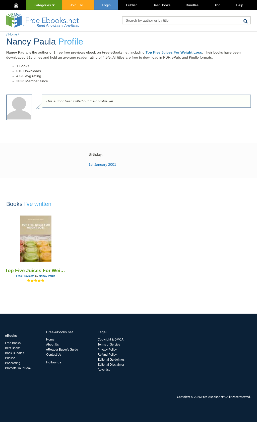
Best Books (161, 5)
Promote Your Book (18, 368)
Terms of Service (109, 344)
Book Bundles (14, 353)
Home (12, 34)
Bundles (192, 5)
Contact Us (53, 354)
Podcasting (12, 363)
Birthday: (96, 154)
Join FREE (78, 5)
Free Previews (25, 275)
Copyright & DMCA (110, 339)
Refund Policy (107, 354)
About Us (52, 344)
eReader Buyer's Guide (62, 349)
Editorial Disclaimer (111, 364)
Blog (217, 5)
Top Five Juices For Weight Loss (174, 52)
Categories (43, 5)
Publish (132, 5)
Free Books (13, 343)
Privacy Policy (107, 349)
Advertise (104, 369)
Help (239, 5)
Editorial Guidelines (111, 359)
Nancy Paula (47, 275)
